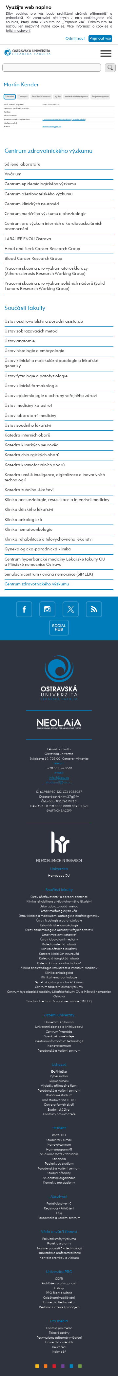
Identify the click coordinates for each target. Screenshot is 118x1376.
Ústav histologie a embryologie (34, 351)
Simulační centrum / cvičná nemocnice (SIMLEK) (49, 574)
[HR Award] (59, 846)
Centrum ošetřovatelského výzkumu (38, 194)
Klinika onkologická (23, 520)
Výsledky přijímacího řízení (59, 1085)
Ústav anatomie (20, 341)
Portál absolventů (59, 1203)
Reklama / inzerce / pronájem (59, 1307)
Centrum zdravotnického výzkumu (57, 119)
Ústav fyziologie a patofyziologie (36, 376)
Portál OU (59, 1135)
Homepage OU (59, 875)
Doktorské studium (59, 1095)
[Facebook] (24, 609)
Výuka (58, 97)
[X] (71, 609)
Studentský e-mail (59, 1140)
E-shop (59, 1288)
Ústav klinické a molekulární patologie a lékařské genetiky (51, 363)
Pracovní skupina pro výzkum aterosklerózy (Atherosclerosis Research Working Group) (46, 271)
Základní (9, 97)
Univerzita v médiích (59, 1342)
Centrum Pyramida (59, 1031)
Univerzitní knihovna (59, 1022)
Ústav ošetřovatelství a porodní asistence (44, 321)
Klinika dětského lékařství (29, 510)
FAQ (59, 1213)
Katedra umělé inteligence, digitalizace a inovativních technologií (55, 477)
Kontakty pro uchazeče (59, 1114)
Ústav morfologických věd (59, 911)
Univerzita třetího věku (59, 1302)
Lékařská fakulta (78, 119)
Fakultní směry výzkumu (59, 1239)
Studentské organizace (59, 1178)
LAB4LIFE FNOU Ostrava (28, 239)
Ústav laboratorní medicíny (30, 416)
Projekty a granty (100, 97)
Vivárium (13, 174)
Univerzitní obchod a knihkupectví (59, 1027)
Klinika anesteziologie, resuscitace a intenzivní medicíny (57, 500)
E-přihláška (59, 1071)
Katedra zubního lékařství (29, 490)
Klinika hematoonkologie (28, 529)
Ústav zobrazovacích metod (31, 331)
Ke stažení (59, 1347)
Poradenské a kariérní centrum (59, 1050)
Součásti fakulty (25, 308)
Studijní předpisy (59, 1173)
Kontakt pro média (59, 1328)
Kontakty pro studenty (59, 1182)
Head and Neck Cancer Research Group (42, 249)
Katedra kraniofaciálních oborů (35, 465)
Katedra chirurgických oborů (32, 455)
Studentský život (59, 1109)
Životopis (23, 97)
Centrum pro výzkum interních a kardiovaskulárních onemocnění (53, 226)
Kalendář (59, 1351)
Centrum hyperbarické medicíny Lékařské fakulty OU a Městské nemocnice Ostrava (55, 562)
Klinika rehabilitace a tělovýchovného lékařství (48, 539)
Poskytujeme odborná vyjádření (59, 1337)
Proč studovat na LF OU (59, 1100)
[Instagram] (47, 609)
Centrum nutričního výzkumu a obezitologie (46, 214)
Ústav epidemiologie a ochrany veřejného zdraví (51, 396)
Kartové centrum (59, 1046)
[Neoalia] (59, 724)
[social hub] (59, 627)
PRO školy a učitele (59, 1293)
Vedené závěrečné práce (76, 97)
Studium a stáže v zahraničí (59, 1154)
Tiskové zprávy (59, 1332)
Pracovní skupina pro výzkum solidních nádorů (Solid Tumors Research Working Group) (55, 286)
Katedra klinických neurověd (32, 445)
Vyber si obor (59, 1076)
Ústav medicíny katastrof (28, 405)
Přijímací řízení (59, 1081)
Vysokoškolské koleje (59, 1036)
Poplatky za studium (59, 1163)
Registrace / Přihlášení (59, 1208)
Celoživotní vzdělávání (59, 1297)
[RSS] (94, 609)
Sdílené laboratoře (22, 164)
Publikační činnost (41, 97)
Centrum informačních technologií (59, 1041)
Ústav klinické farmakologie (31, 386)
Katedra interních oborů (27, 435)
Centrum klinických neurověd (32, 204)
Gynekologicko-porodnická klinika (38, 549)
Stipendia (59, 1159)
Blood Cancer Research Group (33, 259)
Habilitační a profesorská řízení (59, 1253)
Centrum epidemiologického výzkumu (40, 184)
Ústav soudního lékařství (28, 425)
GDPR (59, 1279)
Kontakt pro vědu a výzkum (59, 1258)
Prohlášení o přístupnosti (59, 1283)
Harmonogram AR (59, 1149)
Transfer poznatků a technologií (59, 1248)
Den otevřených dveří (59, 1104)
